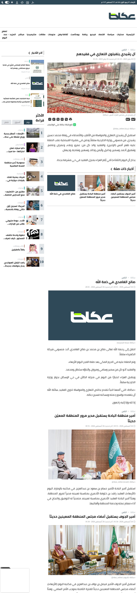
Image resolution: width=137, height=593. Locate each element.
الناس (124, 49)
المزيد (12, 34)
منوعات (51, 34)
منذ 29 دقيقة (25, 88)
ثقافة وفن (63, 34)
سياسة (110, 34)
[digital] (32, 2)
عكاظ (131, 49)
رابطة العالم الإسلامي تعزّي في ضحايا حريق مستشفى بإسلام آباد (16, 66)
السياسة (20, 173)
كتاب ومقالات (18, 159)
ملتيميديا (31, 34)
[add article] (27, 2)
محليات (120, 34)
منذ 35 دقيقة (25, 105)
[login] (17, 2)
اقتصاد (101, 34)
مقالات (42, 34)
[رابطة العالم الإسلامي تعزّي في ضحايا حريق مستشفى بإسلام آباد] (37, 66)
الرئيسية (130, 34)
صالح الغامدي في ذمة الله (20, 83)
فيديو (93, 34)
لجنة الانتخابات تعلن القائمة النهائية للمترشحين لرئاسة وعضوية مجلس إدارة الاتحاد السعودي (16, 100)
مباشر (21, 34)
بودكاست (75, 34)
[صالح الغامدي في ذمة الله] (37, 83)
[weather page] (22, 2)
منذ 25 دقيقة (25, 71)
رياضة (84, 34)
